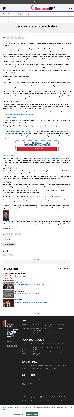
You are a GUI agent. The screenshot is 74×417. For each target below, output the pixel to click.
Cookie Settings (61, 400)
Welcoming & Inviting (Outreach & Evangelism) (38, 353)
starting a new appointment (52, 200)
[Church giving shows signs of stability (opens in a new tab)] (8, 294)
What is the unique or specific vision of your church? (18, 114)
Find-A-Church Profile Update (27, 383)
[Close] (71, 408)
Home (4, 14)
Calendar (52, 396)
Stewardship (36, 333)
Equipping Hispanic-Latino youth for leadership (30, 285)
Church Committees (27, 343)
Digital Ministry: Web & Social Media (38, 348)
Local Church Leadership (33, 339)
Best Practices (9, 244)
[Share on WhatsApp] (15, 37)
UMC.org (59, 396)
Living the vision (20, 276)
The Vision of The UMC (26, 379)
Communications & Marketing (27, 348)
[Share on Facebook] (8, 37)
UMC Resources (28, 375)
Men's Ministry (49, 348)
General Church (19, 300)
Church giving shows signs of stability (27, 293)
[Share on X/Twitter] (12, 37)
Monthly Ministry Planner (26, 352)
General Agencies (19, 291)
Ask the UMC (42, 397)
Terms (54, 400)
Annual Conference (50, 343)
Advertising (42, 400)
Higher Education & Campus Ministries (38, 329)
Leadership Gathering (50, 368)
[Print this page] (19, 37)
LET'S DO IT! (37, 148)
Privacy (49, 400)
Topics (24, 320)
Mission (59, 348)
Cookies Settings (18, 414)
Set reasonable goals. (10, 117)
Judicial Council (49, 365)
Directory (25, 396)
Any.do (67, 91)
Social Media (60, 333)
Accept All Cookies (32, 414)
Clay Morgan (8, 222)
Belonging (36, 324)
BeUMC (47, 379)
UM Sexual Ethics (61, 379)
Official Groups (37, 368)
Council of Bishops (38, 365)
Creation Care (60, 324)
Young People (18, 282)
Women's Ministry (49, 352)
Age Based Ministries (39, 343)
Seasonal (24, 333)
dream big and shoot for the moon (22, 131)
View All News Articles (65, 269)
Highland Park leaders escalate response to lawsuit (31, 302)
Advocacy (24, 324)
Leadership (60, 328)
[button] (70, 8)
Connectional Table (62, 365)
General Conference (27, 365)
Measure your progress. (11, 156)
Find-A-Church (32, 397)
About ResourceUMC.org (28, 400)
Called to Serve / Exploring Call (49, 325)
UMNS (65, 396)
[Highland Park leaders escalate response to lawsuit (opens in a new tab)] (8, 303)
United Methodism (50, 333)
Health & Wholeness (27, 328)
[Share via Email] (23, 37)
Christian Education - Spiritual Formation (62, 344)
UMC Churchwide (29, 361)
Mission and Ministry (20, 274)
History (47, 328)
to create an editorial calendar (52, 158)
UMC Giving (36, 379)
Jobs (37, 400)
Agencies (24, 368)
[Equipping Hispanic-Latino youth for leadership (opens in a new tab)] (8, 285)
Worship (59, 352)
